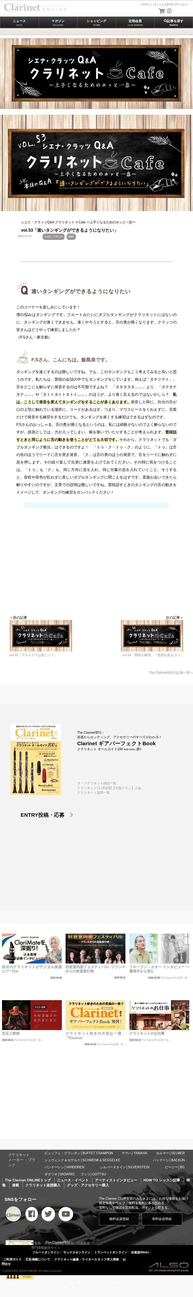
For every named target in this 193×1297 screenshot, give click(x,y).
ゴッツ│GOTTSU (93, 1174)
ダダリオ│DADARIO (59, 1174)
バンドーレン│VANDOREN (64, 1167)
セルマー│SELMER (170, 1153)
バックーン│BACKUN (169, 1160)
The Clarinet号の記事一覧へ (175, 978)
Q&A (71, 236)
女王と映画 (11, 1033)
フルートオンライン (46, 1252)
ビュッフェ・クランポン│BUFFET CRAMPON (78, 1153)
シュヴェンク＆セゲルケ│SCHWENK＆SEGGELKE (82, 1160)
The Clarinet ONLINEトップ (28, 1180)
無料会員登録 (119, 1219)
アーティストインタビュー (116, 1180)
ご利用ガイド (12, 1259)
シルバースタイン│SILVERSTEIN (124, 1167)
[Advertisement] (96, 575)
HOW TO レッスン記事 (161, 1180)
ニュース (19, 22)
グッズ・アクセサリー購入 (88, 1185)
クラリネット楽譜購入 (43, 1185)
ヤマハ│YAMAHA (134, 1153)
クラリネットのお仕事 (147, 1033)
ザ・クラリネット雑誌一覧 (96, 783)
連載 (15, 1185)
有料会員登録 (162, 1219)
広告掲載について (38, 1259)
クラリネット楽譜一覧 (93, 792)
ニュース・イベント (73, 1180)
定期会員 (135, 22)
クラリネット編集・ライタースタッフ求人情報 (86, 1259)
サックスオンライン (76, 1252)
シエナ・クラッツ (53, 236)
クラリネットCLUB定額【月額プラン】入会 (109, 788)
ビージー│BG (175, 1167)
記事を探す (175, 22)
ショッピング (96, 22)
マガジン (58, 22)
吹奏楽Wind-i (140, 1252)
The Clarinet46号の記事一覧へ (171, 672)
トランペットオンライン (110, 1252)
